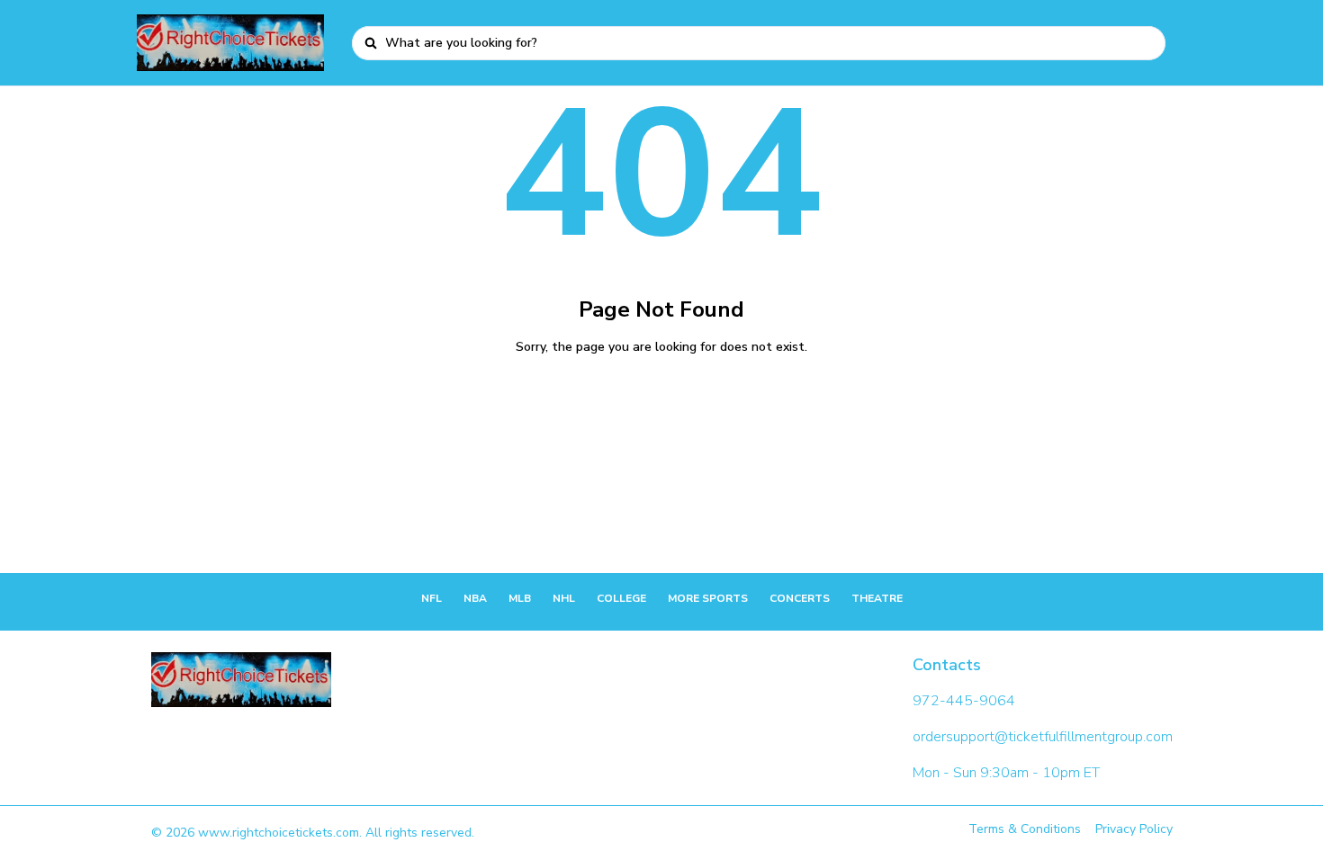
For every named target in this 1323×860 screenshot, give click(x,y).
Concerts (800, 598)
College (621, 598)
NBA (475, 598)
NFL (431, 598)
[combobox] (769, 43)
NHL (564, 598)
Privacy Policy (1134, 829)
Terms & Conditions (1024, 829)
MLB (519, 598)
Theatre (877, 598)
